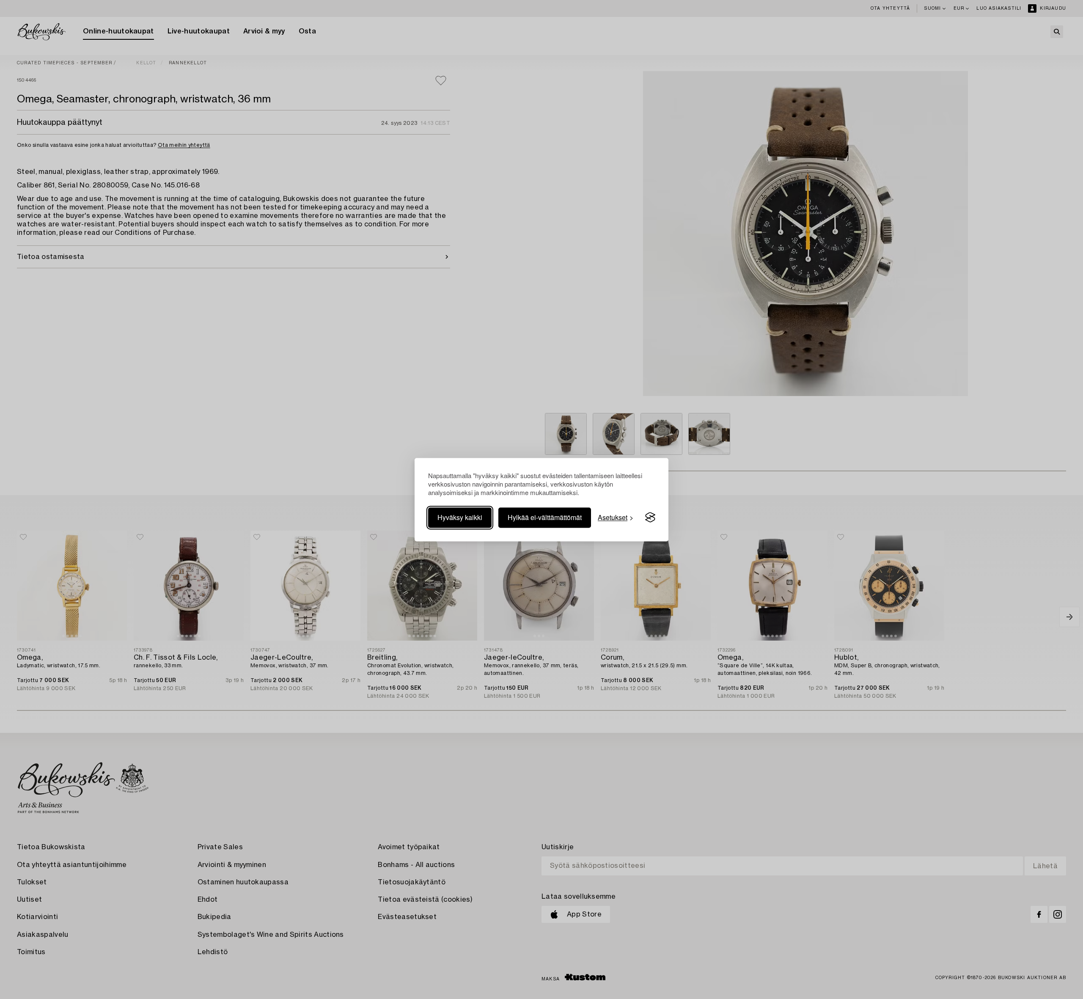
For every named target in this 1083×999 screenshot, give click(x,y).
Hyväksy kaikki (459, 517)
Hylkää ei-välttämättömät (545, 517)
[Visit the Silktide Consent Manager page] (650, 517)
